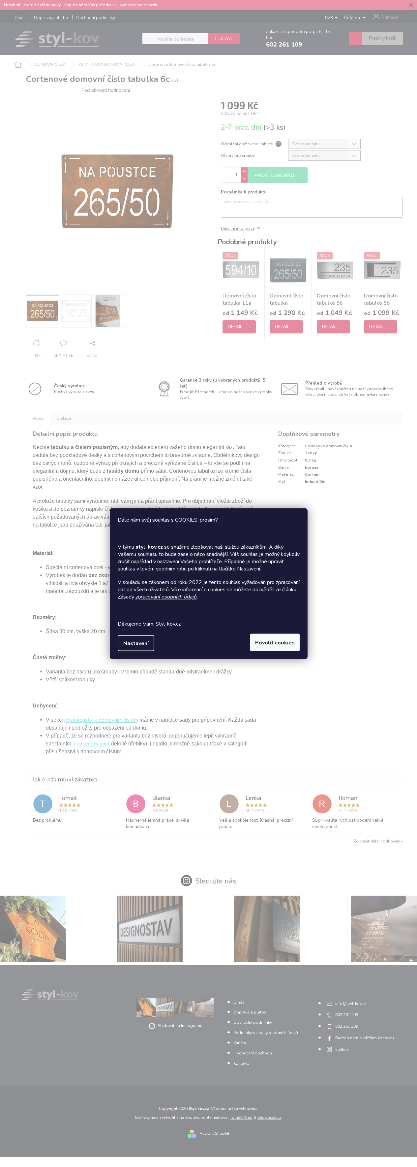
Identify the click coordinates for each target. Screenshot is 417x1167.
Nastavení (136, 643)
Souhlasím (275, 642)
